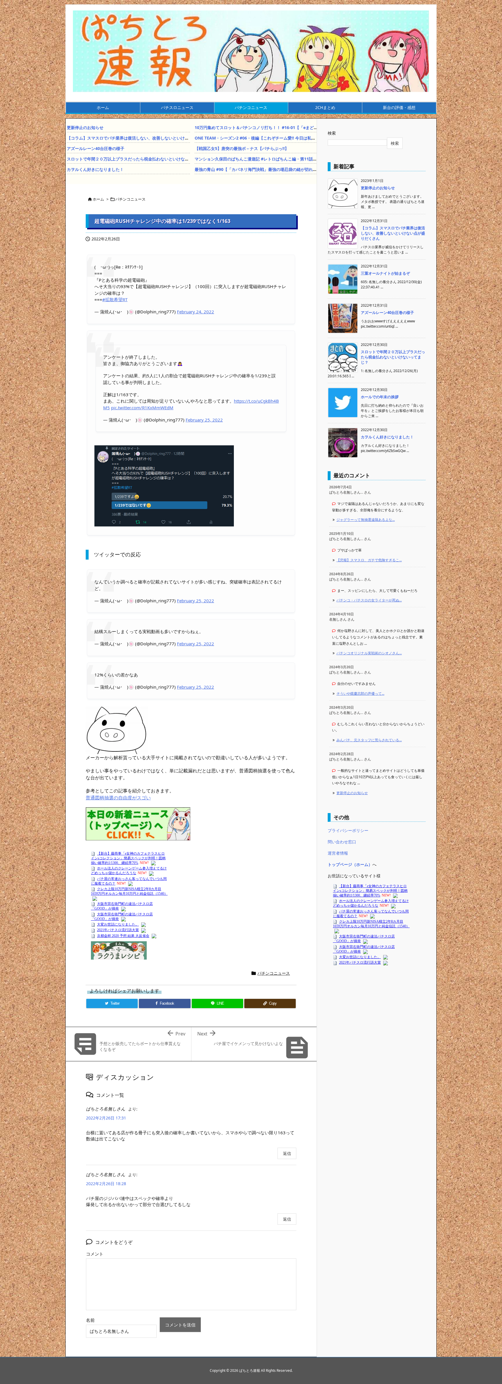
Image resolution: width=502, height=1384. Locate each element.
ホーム (98, 199)
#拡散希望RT (115, 299)
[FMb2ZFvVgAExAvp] (164, 485)
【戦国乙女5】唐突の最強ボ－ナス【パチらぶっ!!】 (242, 148)
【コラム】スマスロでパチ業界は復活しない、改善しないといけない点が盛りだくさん (146, 138)
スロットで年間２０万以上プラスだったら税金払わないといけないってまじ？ (138, 159)
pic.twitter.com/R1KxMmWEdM (142, 407)
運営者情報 (338, 853)
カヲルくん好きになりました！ (95, 169)
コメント (94, 1254)
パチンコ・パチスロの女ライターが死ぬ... (369, 600)
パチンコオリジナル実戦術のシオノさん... (369, 653)
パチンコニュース (130, 199)
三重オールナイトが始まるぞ (385, 273)
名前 (90, 1320)
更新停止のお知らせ (85, 127)
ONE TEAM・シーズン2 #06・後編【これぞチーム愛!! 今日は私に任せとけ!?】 (267, 138)
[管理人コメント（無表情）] (117, 729)
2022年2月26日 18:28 (106, 1183)
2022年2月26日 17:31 (106, 1118)
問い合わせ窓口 (342, 841)
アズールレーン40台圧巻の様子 (95, 148)
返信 (287, 1153)
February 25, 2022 (204, 420)
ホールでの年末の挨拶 (380, 396)
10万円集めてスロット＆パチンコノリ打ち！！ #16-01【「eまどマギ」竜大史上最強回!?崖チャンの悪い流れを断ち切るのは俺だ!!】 (316, 127)
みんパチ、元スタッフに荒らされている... (369, 739)
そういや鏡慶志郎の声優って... (360, 693)
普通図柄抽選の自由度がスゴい (118, 797)
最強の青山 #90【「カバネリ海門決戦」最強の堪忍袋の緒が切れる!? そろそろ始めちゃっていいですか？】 (292, 169)
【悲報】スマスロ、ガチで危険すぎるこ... (369, 560)
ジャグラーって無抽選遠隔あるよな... (365, 519)
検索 (332, 133)
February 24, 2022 (195, 312)
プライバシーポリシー (348, 830)
